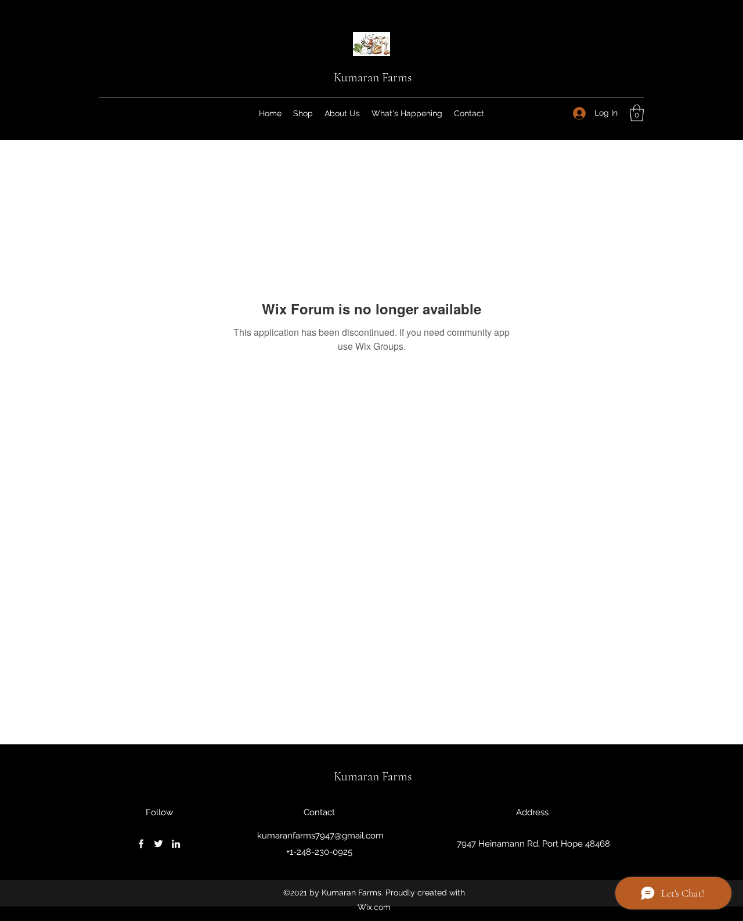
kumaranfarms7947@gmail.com (320, 835)
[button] (637, 113)
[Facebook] (141, 844)
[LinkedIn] (176, 844)
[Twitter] (158, 844)
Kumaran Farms (373, 77)
